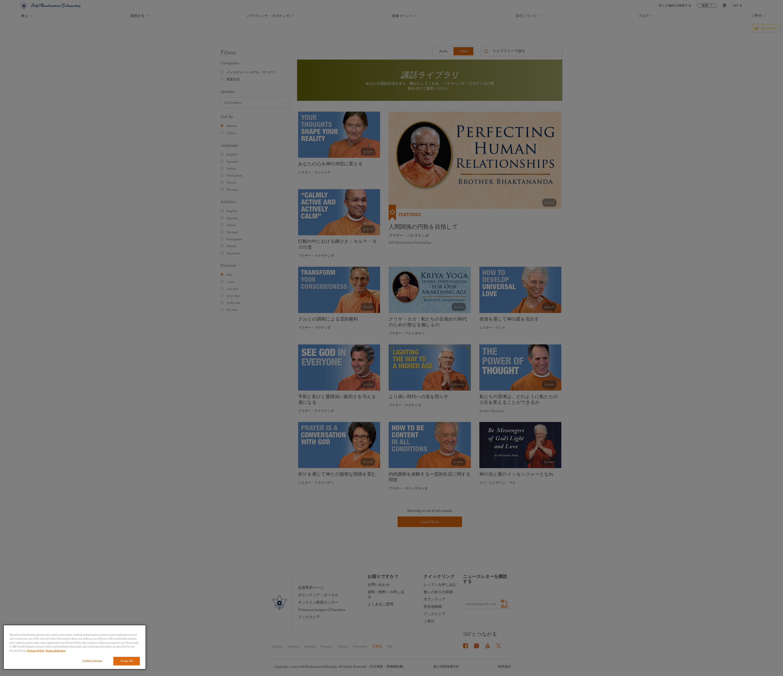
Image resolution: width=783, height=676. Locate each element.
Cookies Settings (92, 660)
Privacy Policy (35, 650)
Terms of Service (55, 650)
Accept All (127, 661)
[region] (74, 647)
